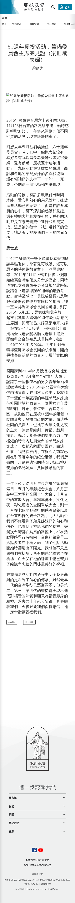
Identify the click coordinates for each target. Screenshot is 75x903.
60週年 (11, 622)
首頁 (4, 23)
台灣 (4, 18)
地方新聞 (29, 622)
